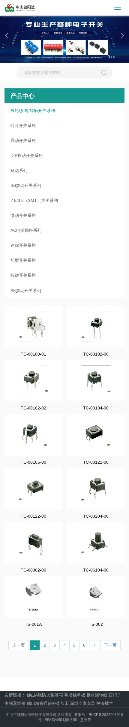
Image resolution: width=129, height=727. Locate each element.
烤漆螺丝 (104, 703)
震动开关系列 (23, 140)
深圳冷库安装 (82, 703)
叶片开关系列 (23, 125)
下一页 (110, 645)
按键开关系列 (23, 275)
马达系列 (18, 170)
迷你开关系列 (23, 245)
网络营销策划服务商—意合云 (67, 720)
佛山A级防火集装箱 (45, 695)
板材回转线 (96, 695)
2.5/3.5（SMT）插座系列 (34, 200)
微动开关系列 (23, 215)
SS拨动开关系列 (25, 185)
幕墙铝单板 (74, 695)
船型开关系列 (23, 260)
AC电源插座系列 (25, 230)
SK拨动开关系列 (25, 290)
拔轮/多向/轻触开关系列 (32, 110)
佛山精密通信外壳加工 (48, 703)
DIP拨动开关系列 (26, 155)
